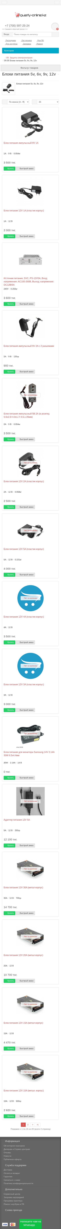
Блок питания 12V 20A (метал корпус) (23, 955)
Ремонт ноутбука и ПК (14, 1204)
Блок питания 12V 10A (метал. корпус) (24, 1090)
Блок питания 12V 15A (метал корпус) (23, 1023)
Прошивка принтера (13, 1201)
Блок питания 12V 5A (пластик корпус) (24, 549)
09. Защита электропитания (19, 58)
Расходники (10, 40)
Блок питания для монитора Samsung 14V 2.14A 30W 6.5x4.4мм (29, 754)
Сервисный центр (12, 1194)
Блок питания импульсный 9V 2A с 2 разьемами (29, 346)
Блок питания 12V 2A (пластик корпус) (24, 481)
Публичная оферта (12, 1159)
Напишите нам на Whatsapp (30, 1223)
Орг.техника (26, 40)
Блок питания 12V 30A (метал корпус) (23, 887)
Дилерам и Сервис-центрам (17, 1149)
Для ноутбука (11, 44)
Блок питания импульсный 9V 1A (21, 143)
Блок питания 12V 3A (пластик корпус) (24, 684)
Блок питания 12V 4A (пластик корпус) (24, 616)
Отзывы (7, 1152)
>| (37, 1124)
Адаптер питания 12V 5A (17, 819)
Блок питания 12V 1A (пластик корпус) (24, 210)
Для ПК (40, 40)
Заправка (26, 44)
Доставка (8, 1170)
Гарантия (8, 1176)
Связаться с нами (12, 1180)
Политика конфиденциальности (18, 1183)
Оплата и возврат (12, 1173)
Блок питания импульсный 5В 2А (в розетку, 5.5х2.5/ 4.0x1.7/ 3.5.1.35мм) (27, 415)
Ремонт (39, 44)
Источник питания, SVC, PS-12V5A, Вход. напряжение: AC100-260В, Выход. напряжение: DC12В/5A (29, 281)
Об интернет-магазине (14, 1146)
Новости (7, 1156)
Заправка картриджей (14, 1197)
